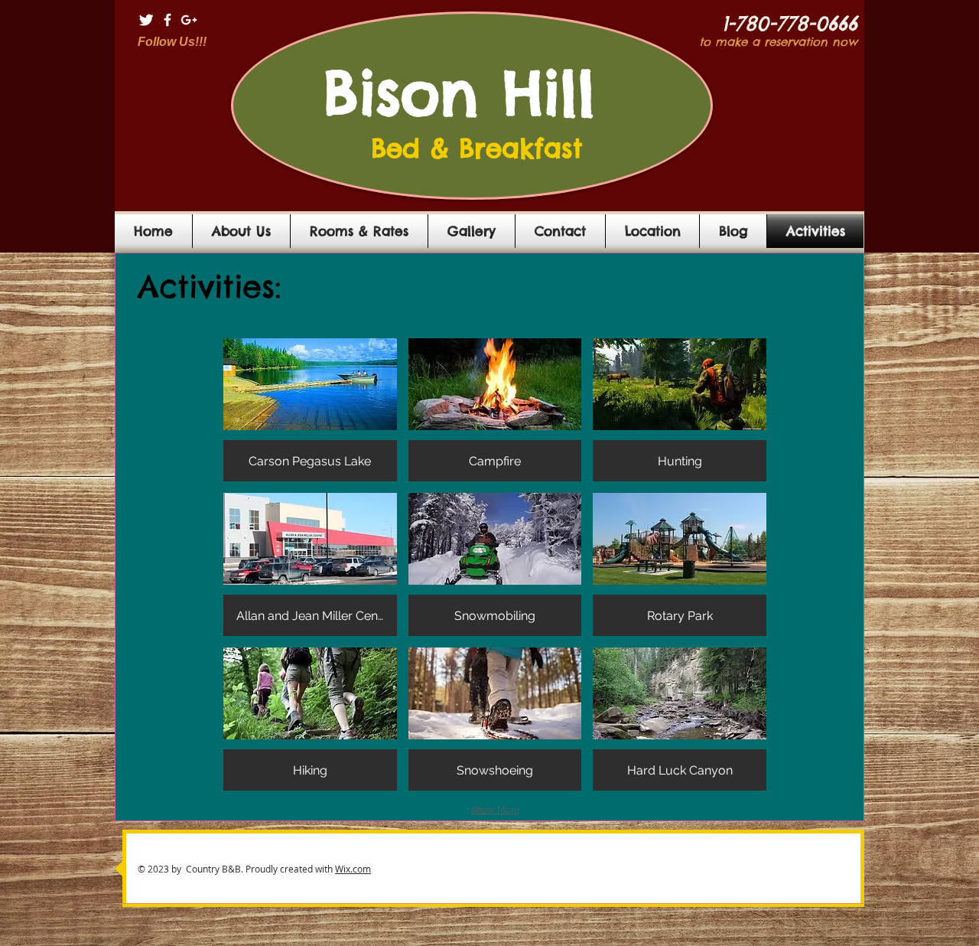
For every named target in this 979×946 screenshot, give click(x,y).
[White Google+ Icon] (189, 19)
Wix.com (353, 869)
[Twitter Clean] (146, 19)
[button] (310, 409)
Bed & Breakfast (471, 148)
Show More (495, 809)
